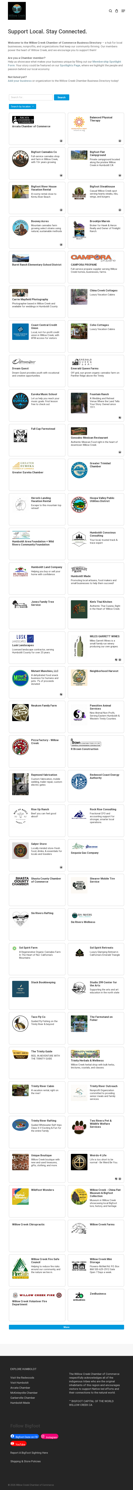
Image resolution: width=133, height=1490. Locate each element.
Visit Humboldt (19, 1382)
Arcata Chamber (20, 1387)
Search (62, 97)
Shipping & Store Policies (25, 1461)
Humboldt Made (20, 1402)
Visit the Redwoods (22, 1377)
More (66, 1327)
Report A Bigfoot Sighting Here (29, 1452)
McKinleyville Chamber (24, 1392)
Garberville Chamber (22, 1397)
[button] (123, 10)
